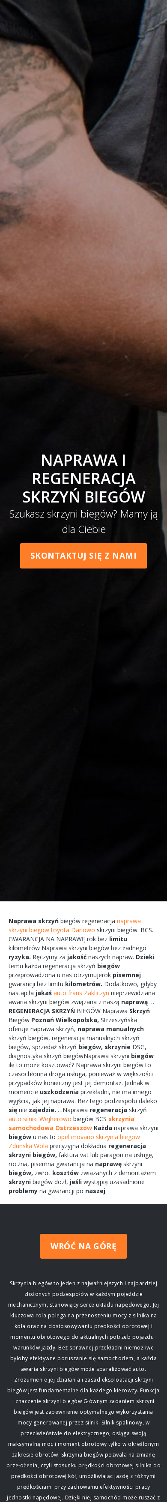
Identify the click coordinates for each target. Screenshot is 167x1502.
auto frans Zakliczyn (81, 993)
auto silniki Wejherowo (40, 1119)
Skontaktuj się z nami (83, 555)
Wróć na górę (83, 1246)
